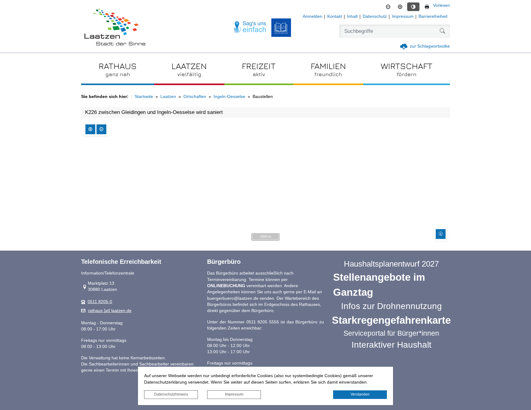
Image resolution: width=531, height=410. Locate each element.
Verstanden (360, 394)
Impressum (234, 394)
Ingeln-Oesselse (229, 96)
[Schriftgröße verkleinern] (388, 6)
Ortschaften (194, 96)
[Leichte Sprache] (281, 27)
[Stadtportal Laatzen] (115, 27)
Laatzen (168, 96)
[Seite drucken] (427, 6)
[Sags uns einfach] (250, 27)
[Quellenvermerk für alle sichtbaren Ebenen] (441, 234)
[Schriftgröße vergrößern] (400, 6)
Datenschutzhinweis (171, 394)
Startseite (144, 96)
